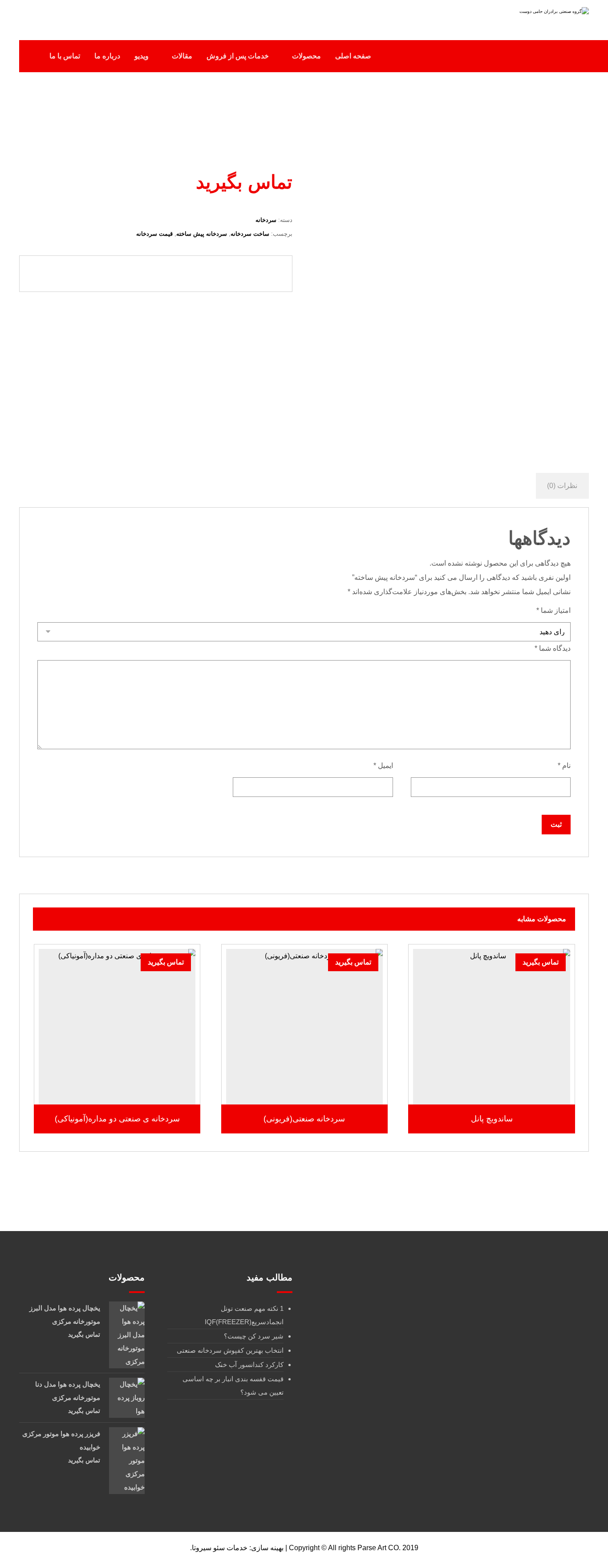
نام (564, 765)
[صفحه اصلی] (439, 115)
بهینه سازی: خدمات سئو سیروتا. (237, 1548)
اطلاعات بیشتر (487, 1078)
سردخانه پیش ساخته (201, 233)
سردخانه (265, 220)
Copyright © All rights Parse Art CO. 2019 (353, 1548)
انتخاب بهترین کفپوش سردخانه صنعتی (230, 1350)
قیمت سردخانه (154, 233)
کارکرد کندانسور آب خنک (249, 1364)
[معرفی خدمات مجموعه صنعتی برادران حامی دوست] (533, 16)
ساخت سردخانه (250, 233)
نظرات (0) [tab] (562, 485)
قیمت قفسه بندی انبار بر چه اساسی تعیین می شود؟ (233, 1385)
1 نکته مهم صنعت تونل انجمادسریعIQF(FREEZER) (244, 1315)
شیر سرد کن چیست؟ (254, 1336)
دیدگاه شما (553, 648)
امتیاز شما (553, 610)
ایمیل (383, 765)
